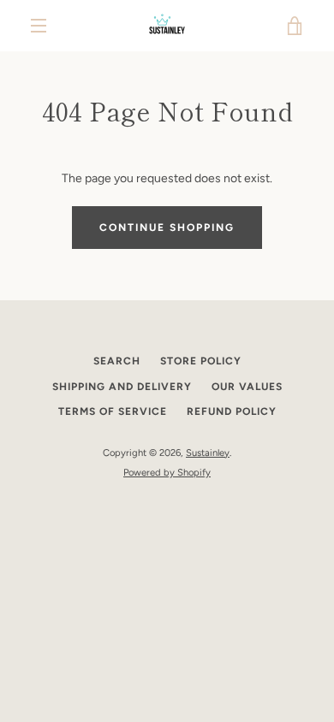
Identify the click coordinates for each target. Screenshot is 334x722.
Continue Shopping (167, 228)
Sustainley (208, 453)
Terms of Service (112, 411)
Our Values (247, 387)
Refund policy (232, 411)
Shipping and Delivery (122, 387)
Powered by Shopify (167, 472)
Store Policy (201, 361)
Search (116, 361)
